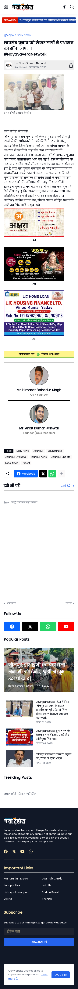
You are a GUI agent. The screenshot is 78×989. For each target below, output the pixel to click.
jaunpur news (39, 457)
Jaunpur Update (60, 457)
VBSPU (8, 899)
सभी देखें (65, 486)
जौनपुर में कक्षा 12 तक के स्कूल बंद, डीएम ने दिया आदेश (53, 756)
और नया (11, 603)
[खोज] (72, 7)
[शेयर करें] (69, 65)
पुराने (69, 603)
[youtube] (66, 626)
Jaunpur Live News (16, 457)
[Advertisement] (39, 555)
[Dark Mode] (64, 7)
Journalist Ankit (52, 878)
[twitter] (30, 626)
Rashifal (47, 899)
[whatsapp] (48, 626)
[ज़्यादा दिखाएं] (61, 473)
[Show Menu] (6, 7)
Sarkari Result (50, 892)
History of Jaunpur (16, 892)
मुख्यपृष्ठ (9, 35)
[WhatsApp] (52, 473)
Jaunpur (38, 450)
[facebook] (12, 626)
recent (26, 463)
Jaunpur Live (55, 450)
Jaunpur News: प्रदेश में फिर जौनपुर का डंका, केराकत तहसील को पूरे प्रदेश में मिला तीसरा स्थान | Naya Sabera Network (52, 710)
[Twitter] (43, 473)
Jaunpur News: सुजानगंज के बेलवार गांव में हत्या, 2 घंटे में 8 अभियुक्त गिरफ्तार (53, 735)
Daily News (24, 35)
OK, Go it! (61, 975)
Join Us (46, 885)
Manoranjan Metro (16, 878)
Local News (11, 463)
